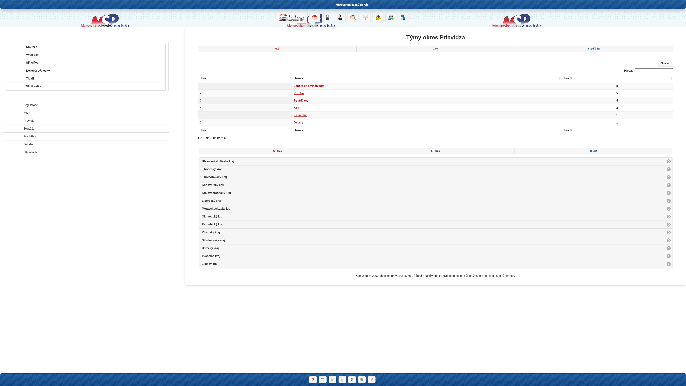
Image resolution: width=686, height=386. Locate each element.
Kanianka (300, 115)
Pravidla (45, 121)
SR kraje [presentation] (435, 151)
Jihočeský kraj (212, 169)
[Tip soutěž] (352, 379)
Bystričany (301, 100)
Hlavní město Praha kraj (218, 161)
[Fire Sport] (291, 17)
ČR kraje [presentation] (277, 151)
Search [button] (662, 4)
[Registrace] (340, 17)
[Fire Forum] (391, 17)
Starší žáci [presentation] (594, 49)
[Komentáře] (365, 17)
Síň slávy (32, 62)
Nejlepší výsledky (38, 70)
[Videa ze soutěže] (362, 379)
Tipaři (30, 78)
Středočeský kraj (213, 240)
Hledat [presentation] (593, 151)
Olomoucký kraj (212, 216)
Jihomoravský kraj (214, 177)
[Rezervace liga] (332, 379)
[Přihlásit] (327, 17)
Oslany (298, 122)
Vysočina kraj (211, 256)
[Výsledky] (342, 379)
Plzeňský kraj (211, 232)
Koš (296, 107)
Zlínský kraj (209, 263)
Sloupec (665, 63)
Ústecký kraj (210, 248)
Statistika (46, 136)
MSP (43, 113)
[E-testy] (378, 17)
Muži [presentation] (277, 49)
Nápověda (47, 152)
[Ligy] (372, 379)
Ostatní (45, 144)
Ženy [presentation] (435, 49)
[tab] (277, 49)
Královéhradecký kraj (216, 192)
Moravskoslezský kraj (216, 208)
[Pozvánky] (323, 379)
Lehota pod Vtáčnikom (309, 85)
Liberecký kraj (211, 200)
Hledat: (628, 70)
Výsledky (32, 54)
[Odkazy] (353, 17)
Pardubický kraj (212, 224)
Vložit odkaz (34, 86)
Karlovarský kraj (213, 184)
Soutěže (31, 46)
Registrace (31, 105)
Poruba (299, 93)
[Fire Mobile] (403, 17)
